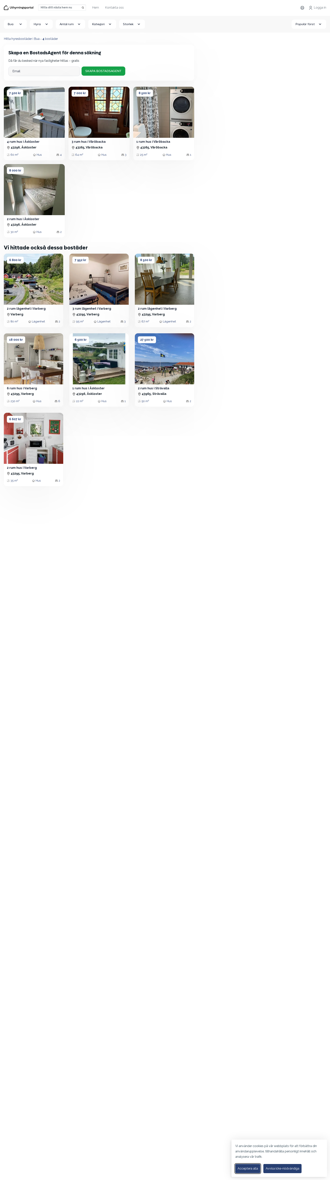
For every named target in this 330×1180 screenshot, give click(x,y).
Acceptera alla (248, 1168)
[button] (10, 112)
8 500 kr (145, 93)
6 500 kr (81, 339)
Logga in (320, 7)
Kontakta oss (114, 7)
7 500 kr (15, 93)
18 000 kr (16, 339)
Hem (95, 7)
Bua (10, 24)
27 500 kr (147, 339)
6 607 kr (15, 419)
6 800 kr (15, 260)
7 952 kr (80, 260)
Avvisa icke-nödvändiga (282, 1168)
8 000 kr (15, 170)
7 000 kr (80, 93)
